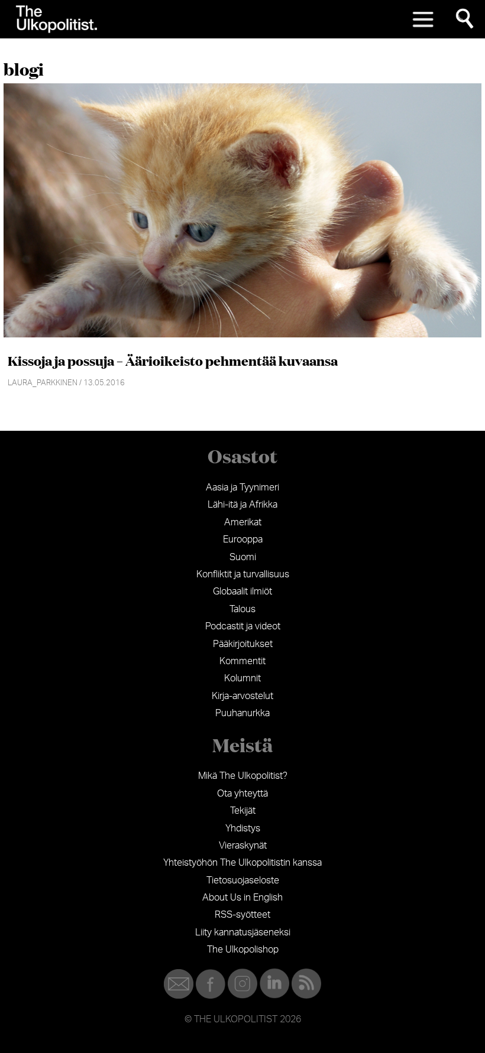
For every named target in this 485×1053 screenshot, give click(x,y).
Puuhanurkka (242, 713)
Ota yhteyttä (242, 793)
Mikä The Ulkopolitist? (242, 776)
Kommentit (242, 661)
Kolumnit (242, 678)
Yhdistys (242, 828)
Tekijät (243, 810)
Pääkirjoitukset (243, 644)
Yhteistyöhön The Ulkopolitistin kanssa (242, 862)
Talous (242, 609)
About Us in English (242, 897)
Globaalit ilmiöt (242, 591)
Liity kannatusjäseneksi (242, 932)
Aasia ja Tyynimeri (242, 487)
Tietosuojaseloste (242, 880)
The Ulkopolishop (243, 949)
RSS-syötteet (242, 914)
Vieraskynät (243, 845)
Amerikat (242, 522)
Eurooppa (243, 539)
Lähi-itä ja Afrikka (242, 504)
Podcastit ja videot (242, 626)
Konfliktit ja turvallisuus (242, 574)
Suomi (242, 557)
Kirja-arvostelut (242, 696)
